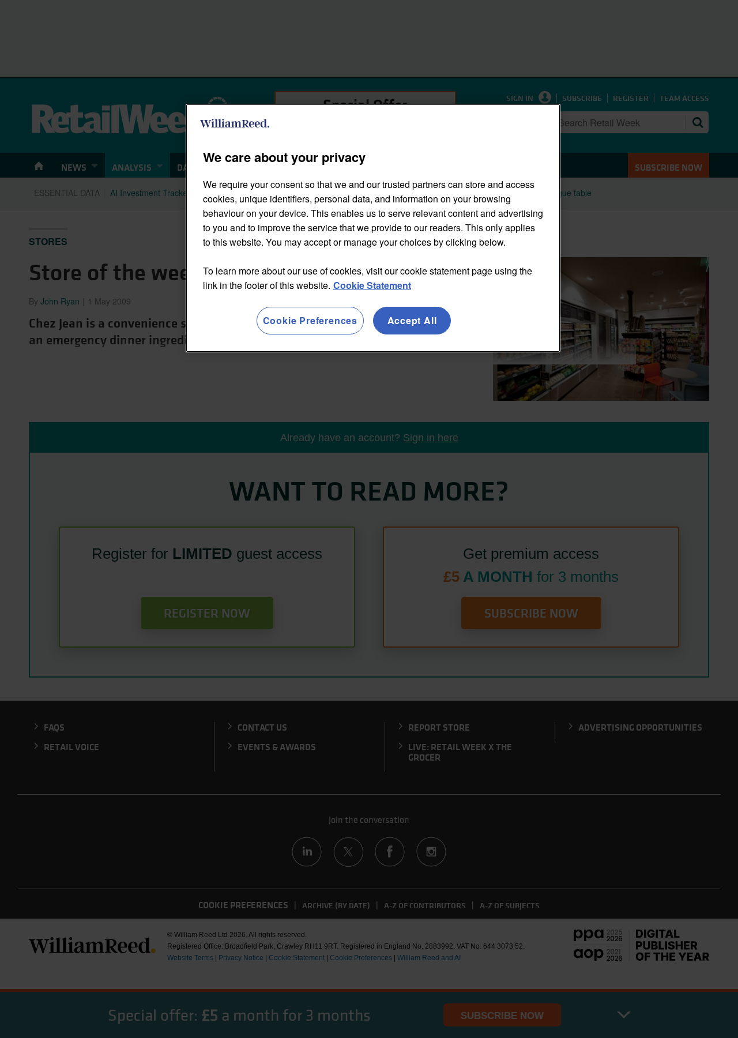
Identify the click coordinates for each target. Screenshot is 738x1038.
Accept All (412, 320)
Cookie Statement (372, 285)
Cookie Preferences (310, 320)
